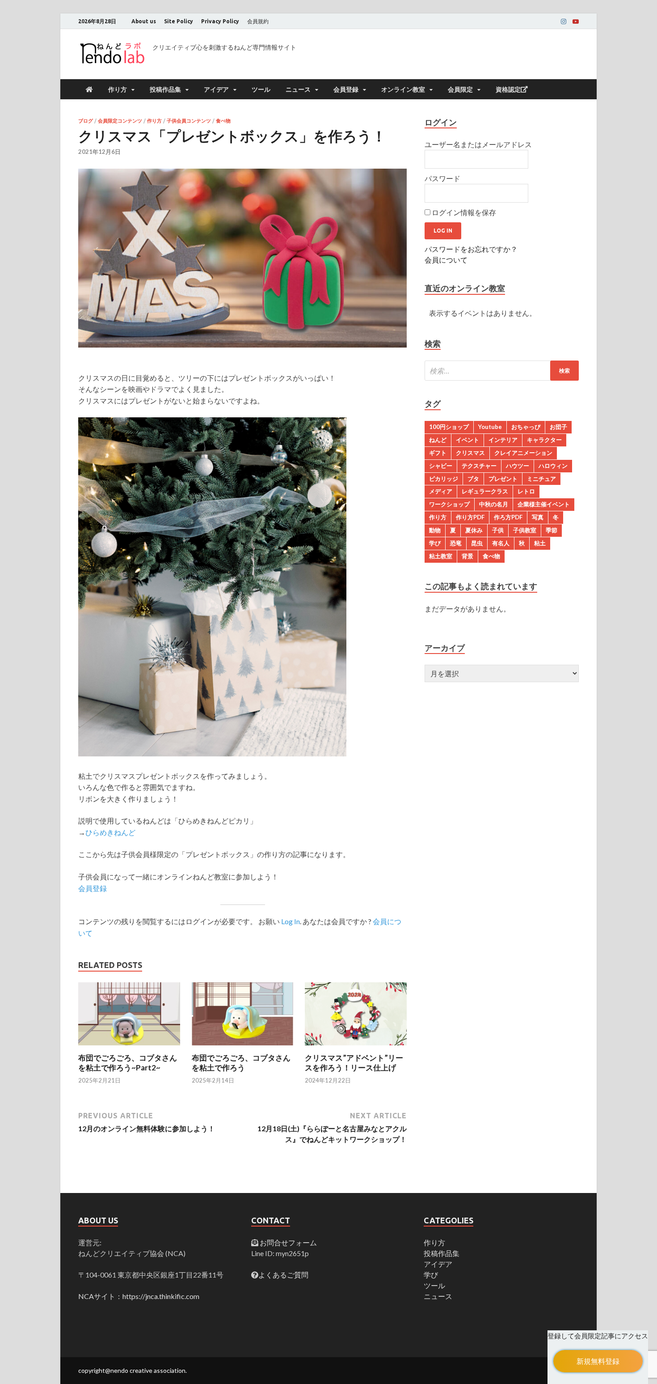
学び (435, 543)
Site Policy (178, 21)
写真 (537, 517)
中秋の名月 (493, 504)
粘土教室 (440, 556)
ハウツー (517, 465)
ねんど (437, 439)
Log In (290, 921)
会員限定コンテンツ (120, 120)
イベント (467, 439)
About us (143, 21)
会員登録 (345, 89)
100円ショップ (449, 426)
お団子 (558, 426)
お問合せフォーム (287, 1242)
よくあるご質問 (283, 1274)
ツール (261, 89)
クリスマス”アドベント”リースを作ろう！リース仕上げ (354, 1062)
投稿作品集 (165, 89)
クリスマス (470, 452)
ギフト (437, 452)
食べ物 (223, 120)
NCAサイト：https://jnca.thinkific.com (138, 1296)
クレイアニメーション (523, 452)
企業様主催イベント (544, 504)
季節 (551, 530)
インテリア (503, 439)
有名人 (501, 543)
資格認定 (508, 89)
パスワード (442, 178)
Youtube (490, 426)
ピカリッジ (443, 478)
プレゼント (503, 478)
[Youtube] (575, 21)
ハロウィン (553, 465)
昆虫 (477, 543)
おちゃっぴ (525, 426)
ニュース (298, 89)
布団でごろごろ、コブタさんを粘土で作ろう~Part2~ (127, 1062)
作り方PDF (470, 517)
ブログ (85, 120)
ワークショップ (449, 504)
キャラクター (544, 439)
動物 (435, 530)
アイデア (216, 89)
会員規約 (258, 21)
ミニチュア (541, 478)
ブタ (473, 478)
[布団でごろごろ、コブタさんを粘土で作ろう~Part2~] (129, 1047)
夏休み (474, 530)
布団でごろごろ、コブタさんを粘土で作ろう (241, 1062)
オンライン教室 (403, 89)
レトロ (526, 491)
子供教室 (524, 530)
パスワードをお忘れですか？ (471, 249)
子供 (498, 530)
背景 (467, 556)
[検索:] (502, 371)
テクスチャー (479, 465)
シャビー (440, 465)
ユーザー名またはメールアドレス (478, 144)
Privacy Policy (220, 21)
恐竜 (456, 543)
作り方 (117, 89)
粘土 (540, 543)
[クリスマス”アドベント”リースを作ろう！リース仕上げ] (356, 1047)
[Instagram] (564, 21)
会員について (446, 259)
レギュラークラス (485, 491)
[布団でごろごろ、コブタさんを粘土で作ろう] (243, 1047)
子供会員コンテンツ (189, 120)
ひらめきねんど (110, 832)
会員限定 (460, 89)
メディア (440, 491)
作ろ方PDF (508, 517)
